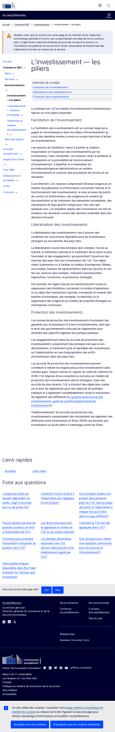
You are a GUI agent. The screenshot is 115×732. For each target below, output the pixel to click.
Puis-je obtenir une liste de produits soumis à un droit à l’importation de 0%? (18, 527)
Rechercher (108, 5)
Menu (109, 17)
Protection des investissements (51, 96)
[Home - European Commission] (24, 660)
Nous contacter (82, 667)
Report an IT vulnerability (17, 674)
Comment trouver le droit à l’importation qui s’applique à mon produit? (57, 498)
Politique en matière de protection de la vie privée (31, 686)
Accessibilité (9, 694)
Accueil (6, 24)
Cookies (6, 682)
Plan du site (95, 618)
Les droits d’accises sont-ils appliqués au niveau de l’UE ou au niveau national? (57, 527)
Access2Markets (11, 602)
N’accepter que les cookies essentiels (76, 724)
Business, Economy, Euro (74, 640)
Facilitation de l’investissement (50, 87)
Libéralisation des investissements (52, 92)
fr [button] (100, 5)
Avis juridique (9, 690)
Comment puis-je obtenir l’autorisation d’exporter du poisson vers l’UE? (19, 543)
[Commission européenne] (9, 5)
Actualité (10, 471)
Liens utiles (39, 471)
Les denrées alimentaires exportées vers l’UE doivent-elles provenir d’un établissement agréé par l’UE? (57, 547)
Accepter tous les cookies (30, 724)
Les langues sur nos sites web (19, 678)
